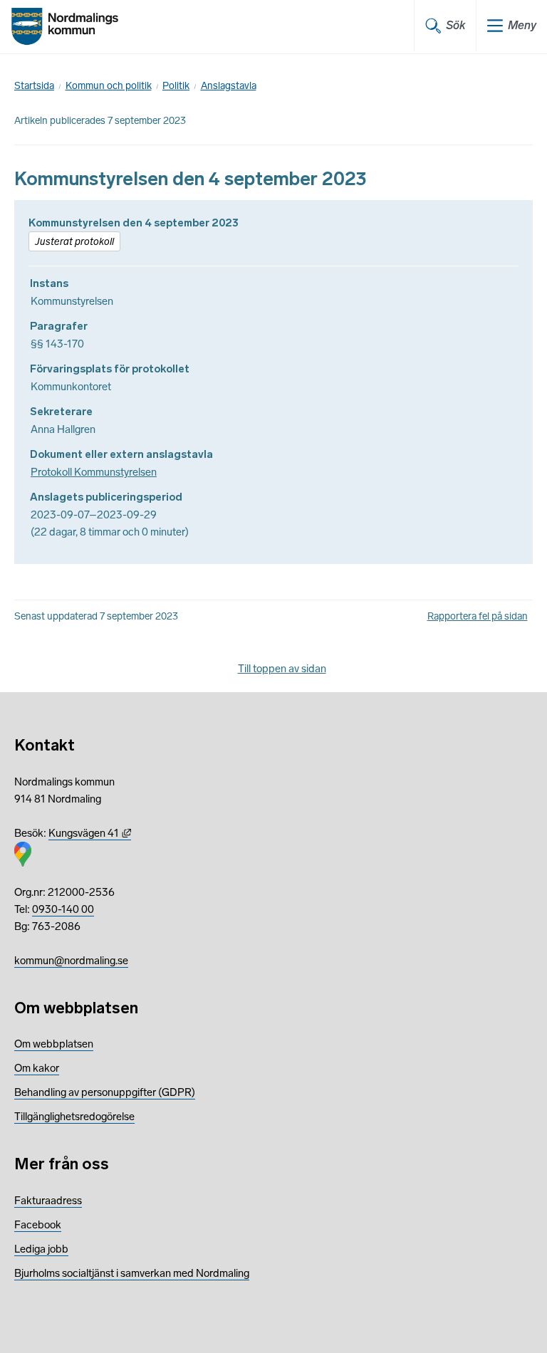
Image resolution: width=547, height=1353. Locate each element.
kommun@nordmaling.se (71, 960)
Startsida (34, 86)
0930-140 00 (63, 909)
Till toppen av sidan (282, 668)
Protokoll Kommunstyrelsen (94, 472)
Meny (522, 25)
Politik (175, 86)
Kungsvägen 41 (89, 833)
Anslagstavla (228, 86)
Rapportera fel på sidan (477, 616)
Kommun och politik (109, 86)
